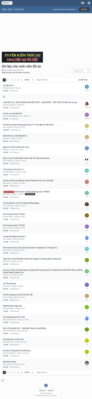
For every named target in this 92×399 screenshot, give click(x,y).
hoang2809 (9, 308)
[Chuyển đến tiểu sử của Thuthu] (87, 193)
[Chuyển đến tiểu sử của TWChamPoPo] (87, 329)
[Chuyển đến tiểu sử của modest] (87, 260)
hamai (8, 261)
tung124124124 (11, 319)
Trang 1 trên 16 (41, 80)
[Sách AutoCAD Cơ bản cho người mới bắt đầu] (4, 96)
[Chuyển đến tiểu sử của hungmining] (87, 238)
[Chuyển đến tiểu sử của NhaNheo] (87, 249)
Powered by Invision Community (46, 395)
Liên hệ (50, 390)
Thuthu (8, 194)
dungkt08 (9, 127)
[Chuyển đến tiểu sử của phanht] (87, 285)
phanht (8, 286)
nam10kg (9, 297)
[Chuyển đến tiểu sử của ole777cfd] (87, 126)
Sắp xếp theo (82, 80)
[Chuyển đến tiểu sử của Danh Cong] (87, 363)
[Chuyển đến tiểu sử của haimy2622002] (87, 104)
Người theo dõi (78, 71)
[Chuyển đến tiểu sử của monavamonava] (87, 318)
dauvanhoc (9, 217)
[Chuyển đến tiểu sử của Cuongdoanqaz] (87, 307)
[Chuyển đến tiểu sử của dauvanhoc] (87, 227)
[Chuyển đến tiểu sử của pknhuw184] (87, 87)
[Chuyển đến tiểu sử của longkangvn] (87, 159)
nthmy (8, 138)
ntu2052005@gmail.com (14, 116)
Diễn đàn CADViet (13, 9)
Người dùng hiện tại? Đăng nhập (64, 9)
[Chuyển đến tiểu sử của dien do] (87, 271)
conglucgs (9, 205)
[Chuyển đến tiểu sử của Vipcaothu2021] (87, 352)
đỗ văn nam (10, 342)
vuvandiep (9, 364)
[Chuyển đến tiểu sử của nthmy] (87, 137)
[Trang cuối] (32, 80)
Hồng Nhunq (10, 172)
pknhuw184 (10, 88)
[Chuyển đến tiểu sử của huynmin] (87, 182)
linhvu (8, 149)
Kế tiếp (27, 80)
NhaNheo (9, 250)
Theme (42, 390)
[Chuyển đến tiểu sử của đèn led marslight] (87, 204)
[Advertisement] (46, 31)
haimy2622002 (11, 105)
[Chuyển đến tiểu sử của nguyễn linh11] (87, 296)
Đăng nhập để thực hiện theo (13, 70)
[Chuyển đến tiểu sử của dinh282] (87, 341)
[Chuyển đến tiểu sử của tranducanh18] (87, 215)
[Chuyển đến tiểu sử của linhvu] (87, 148)
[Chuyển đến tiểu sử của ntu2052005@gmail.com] (87, 115)
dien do (8, 275)
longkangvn (10, 161)
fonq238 (9, 239)
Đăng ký (84, 9)
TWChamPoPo (10, 331)
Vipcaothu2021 (11, 353)
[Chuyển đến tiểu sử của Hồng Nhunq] (87, 171)
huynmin (8, 183)
